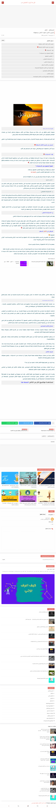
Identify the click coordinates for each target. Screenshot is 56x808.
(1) (2, 35)
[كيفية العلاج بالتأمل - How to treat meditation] (28, 478)
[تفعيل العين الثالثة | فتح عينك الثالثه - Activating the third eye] (28, 496)
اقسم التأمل (51, 30)
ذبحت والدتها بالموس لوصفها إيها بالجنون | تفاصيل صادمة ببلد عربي (34, 656)
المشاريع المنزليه (49, 703)
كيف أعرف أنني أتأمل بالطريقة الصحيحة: (44, 68)
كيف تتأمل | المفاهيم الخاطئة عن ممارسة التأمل (47, 486)
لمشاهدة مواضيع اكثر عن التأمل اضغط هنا (43, 76)
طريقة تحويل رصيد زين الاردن (42, 649)
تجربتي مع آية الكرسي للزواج (42, 626)
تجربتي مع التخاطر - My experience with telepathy (10, 486)
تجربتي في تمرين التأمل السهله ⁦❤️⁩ (45, 47)
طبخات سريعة (50, 713)
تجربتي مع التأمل (49, 708)
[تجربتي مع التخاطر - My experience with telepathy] (9, 478)
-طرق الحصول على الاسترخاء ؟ (46, 53)
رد (52, 524)
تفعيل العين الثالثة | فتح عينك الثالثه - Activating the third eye (28, 504)
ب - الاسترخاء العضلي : (47, 59)
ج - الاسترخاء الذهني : (48, 62)
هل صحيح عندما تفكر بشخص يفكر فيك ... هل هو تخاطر (37, 619)
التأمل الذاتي (50, 696)
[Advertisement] (28, 16)
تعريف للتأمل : (50, 73)
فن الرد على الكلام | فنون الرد (43, 766)
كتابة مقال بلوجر (50, 718)
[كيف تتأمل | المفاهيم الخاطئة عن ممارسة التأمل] (46, 478)
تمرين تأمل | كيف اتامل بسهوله (45, 44)
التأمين (51, 698)
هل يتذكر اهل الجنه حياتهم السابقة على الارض (39, 671)
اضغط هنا (33, 172)
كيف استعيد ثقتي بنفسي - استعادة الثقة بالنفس (38, 634)
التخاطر (51, 701)
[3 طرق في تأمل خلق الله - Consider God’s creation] (9, 496)
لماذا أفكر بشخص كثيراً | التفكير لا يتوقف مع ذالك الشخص (44, 738)
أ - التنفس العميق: (49, 56)
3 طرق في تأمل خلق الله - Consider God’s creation (10, 504)
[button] (42, 423)
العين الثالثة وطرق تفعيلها (42, 678)
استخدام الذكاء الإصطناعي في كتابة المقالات (39, 641)
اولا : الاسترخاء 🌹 (49, 50)
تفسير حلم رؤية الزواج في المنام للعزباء (40, 663)
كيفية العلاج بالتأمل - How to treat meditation (28, 486)
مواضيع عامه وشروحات (48, 720)
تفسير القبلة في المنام (43, 612)
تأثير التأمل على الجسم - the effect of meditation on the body (46, 504)
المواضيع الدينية (49, 706)
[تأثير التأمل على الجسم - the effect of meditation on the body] (46, 496)
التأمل (46, 30)
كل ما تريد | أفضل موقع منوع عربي (23, 3)
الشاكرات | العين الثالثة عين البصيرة (11, 262)
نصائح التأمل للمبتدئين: (48, 70)
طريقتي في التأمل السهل (47, 65)
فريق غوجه (48, 518)
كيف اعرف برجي (51, 569)
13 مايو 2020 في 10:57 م (45, 519)
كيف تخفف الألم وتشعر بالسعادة (38, 261)
